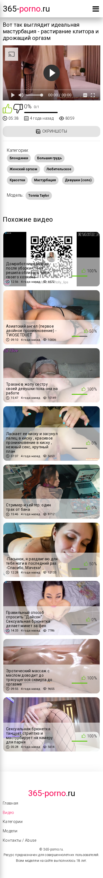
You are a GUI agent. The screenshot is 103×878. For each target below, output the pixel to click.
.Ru (51, 793)
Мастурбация (45, 180)
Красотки (17, 180)
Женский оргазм (23, 169)
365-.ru (26, 8)
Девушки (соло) (78, 180)
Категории (13, 821)
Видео (8, 812)
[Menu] (96, 10)
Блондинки (19, 158)
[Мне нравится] (7, 108)
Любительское (58, 169)
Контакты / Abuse (20, 840)
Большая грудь (49, 158)
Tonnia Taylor (38, 195)
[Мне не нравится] (18, 108)
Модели (10, 831)
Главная (10, 803)
